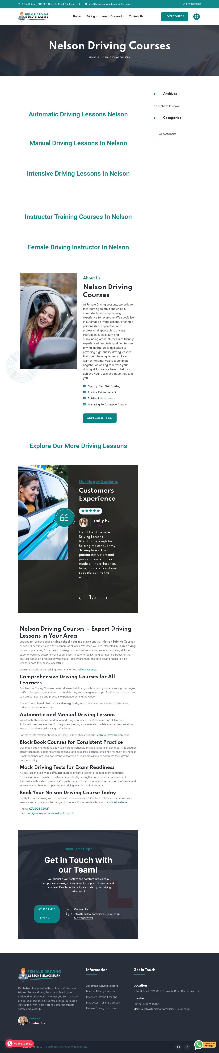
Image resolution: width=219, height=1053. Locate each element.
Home (92, 57)
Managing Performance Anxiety (107, 404)
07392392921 (193, 4)
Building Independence (101, 398)
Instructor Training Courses (103, 1002)
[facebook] (178, 1047)
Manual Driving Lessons (100, 991)
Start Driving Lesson (46, 913)
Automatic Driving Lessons (102, 985)
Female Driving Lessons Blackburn (66, 1047)
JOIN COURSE (174, 16)
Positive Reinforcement (102, 392)
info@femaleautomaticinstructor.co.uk (110, 4)
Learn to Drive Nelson (109, 735)
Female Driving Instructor (101, 1008)
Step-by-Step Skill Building (104, 386)
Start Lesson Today (99, 418)
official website (87, 669)
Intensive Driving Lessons (101, 997)
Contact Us (37, 1023)
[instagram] (187, 1047)
